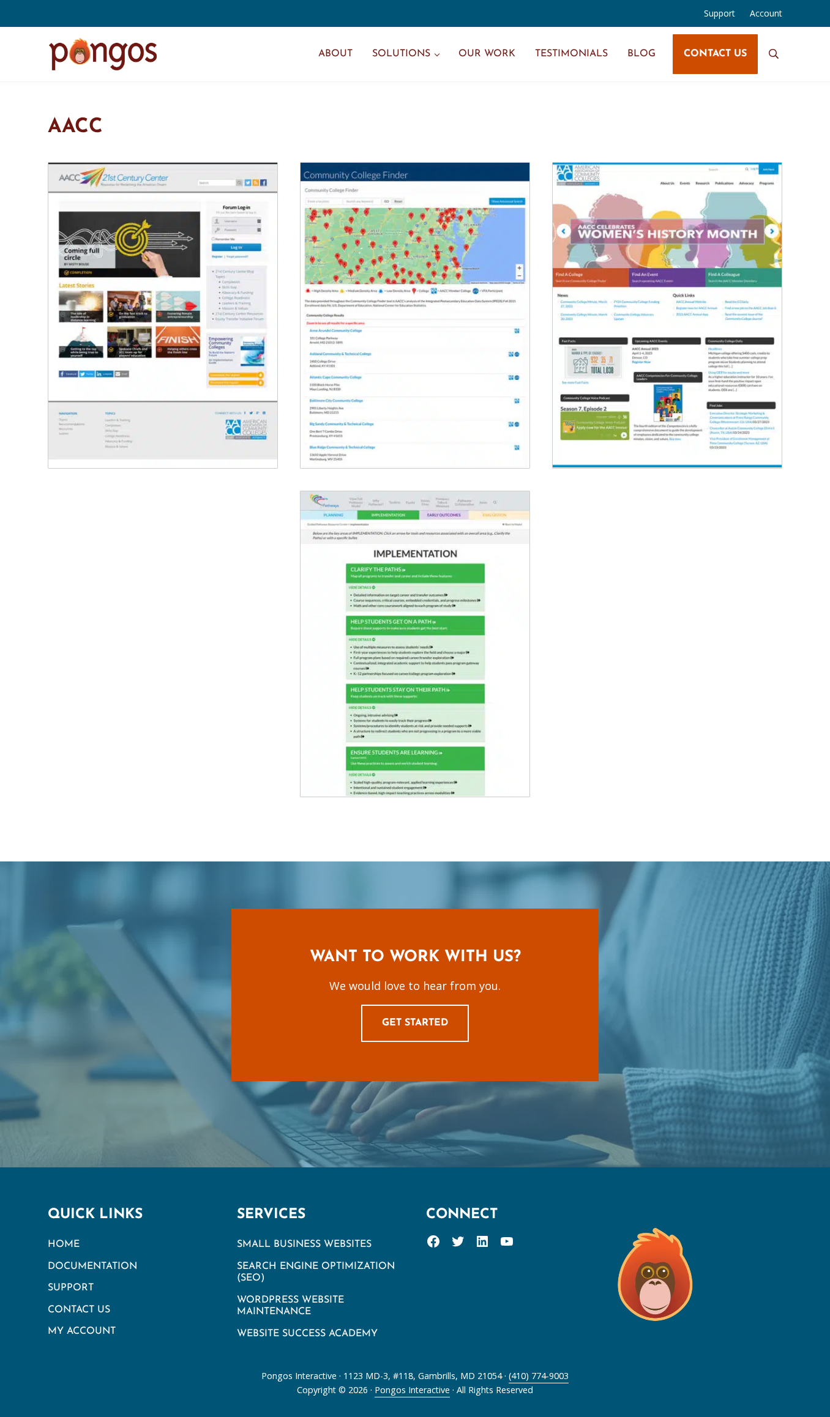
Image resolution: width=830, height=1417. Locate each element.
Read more (169, 347)
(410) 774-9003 (539, 1376)
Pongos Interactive (412, 1390)
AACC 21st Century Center (163, 287)
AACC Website (667, 288)
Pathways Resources (415, 616)
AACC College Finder (415, 288)
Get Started (415, 1023)
